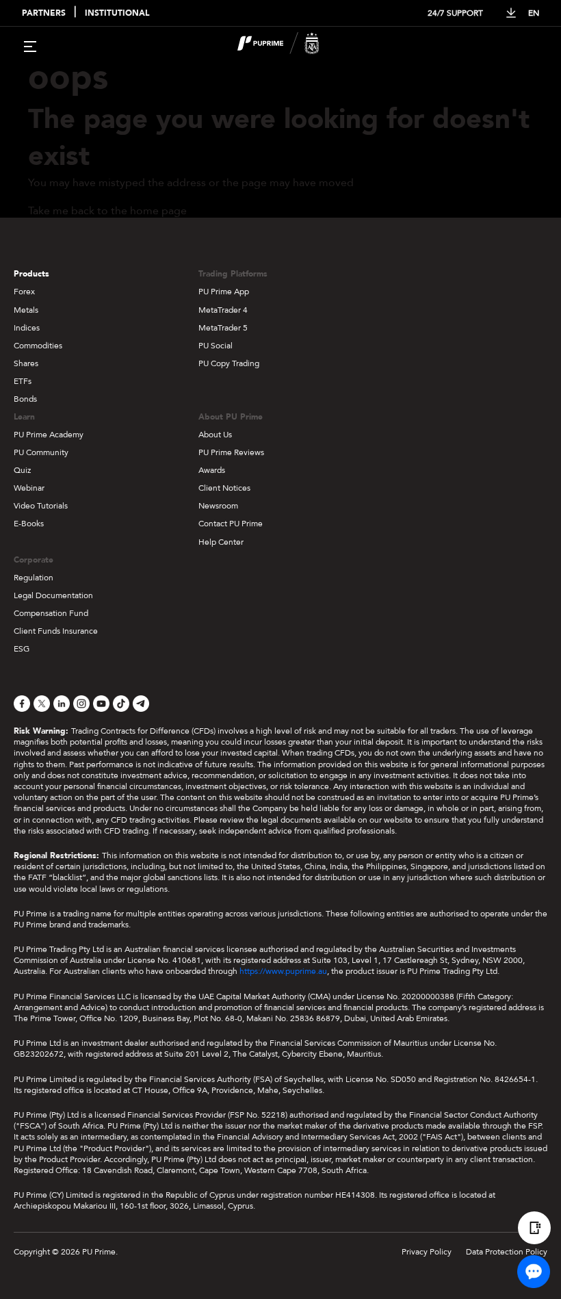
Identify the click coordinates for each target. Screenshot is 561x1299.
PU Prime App (223, 291)
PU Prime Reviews (231, 452)
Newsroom (218, 505)
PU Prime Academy (48, 434)
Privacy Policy (427, 1251)
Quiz (22, 470)
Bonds (25, 399)
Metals (26, 310)
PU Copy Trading (228, 363)
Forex (24, 291)
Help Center (221, 542)
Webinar (29, 488)
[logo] (288, 45)
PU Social (215, 345)
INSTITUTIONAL (117, 13)
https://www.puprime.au (283, 971)
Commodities (38, 345)
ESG (21, 648)
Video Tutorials (41, 505)
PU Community (41, 452)
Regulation (33, 577)
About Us (215, 434)
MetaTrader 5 (223, 327)
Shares (26, 363)
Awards (211, 470)
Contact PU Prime (230, 523)
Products (31, 273)
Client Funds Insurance (56, 631)
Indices (27, 327)
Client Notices (224, 488)
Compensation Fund (51, 613)
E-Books (29, 523)
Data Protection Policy (506, 1251)
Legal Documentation (53, 595)
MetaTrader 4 (223, 310)
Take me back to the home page (107, 210)
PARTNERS (44, 13)
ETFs (22, 381)
